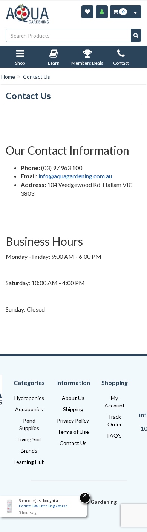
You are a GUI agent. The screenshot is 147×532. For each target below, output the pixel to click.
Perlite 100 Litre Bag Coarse (43, 505)
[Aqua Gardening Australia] (27, 13)
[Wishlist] (87, 11)
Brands (29, 450)
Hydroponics (29, 398)
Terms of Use (73, 432)
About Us (73, 398)
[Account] (102, 11)
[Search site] (136, 35)
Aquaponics (29, 409)
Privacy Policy (73, 420)
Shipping (73, 409)
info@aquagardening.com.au (75, 175)
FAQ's (114, 435)
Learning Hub (29, 462)
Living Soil (29, 439)
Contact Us (73, 443)
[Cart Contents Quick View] (135, 11)
